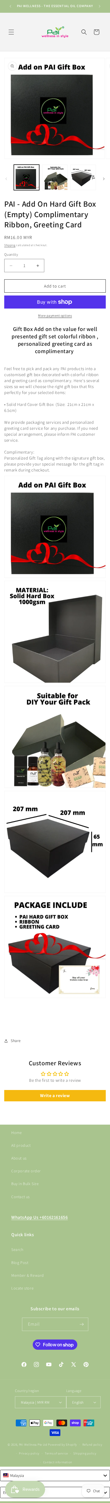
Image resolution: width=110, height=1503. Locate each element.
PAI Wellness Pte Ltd (33, 1445)
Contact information (57, 1462)
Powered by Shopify (62, 1445)
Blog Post (19, 1262)
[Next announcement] (99, 6)
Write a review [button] (55, 1096)
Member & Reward (27, 1275)
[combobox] (55, 1475)
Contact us (20, 1196)
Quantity (11, 254)
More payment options (55, 315)
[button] (11, 32)
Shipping (10, 245)
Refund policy (92, 1445)
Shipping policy (84, 1453)
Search (17, 1249)
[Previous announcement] (10, 6)
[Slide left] (6, 179)
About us (19, 1158)
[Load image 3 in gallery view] (83, 177)
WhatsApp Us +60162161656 (39, 1217)
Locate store (22, 1288)
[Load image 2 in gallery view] (54, 177)
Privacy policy (29, 1453)
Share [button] (16, 1040)
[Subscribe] (82, 1324)
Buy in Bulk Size (25, 1183)
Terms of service (56, 1453)
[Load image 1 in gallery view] (26, 177)
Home (16, 1132)
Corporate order (26, 1170)
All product (21, 1145)
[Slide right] (104, 179)
